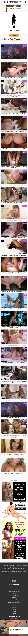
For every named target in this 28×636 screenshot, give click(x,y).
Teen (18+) (14, 605)
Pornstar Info (14, 35)
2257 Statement (14, 593)
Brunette (14, 611)
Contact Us (14, 597)
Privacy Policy (14, 589)
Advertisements (14, 595)
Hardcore (14, 604)
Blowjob (14, 607)
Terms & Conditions (14, 588)
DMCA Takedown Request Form (14, 599)
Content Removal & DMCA (14, 591)
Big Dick (14, 613)
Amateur (14, 609)
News (14, 586)
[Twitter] (14, 577)
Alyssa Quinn (14, 618)
